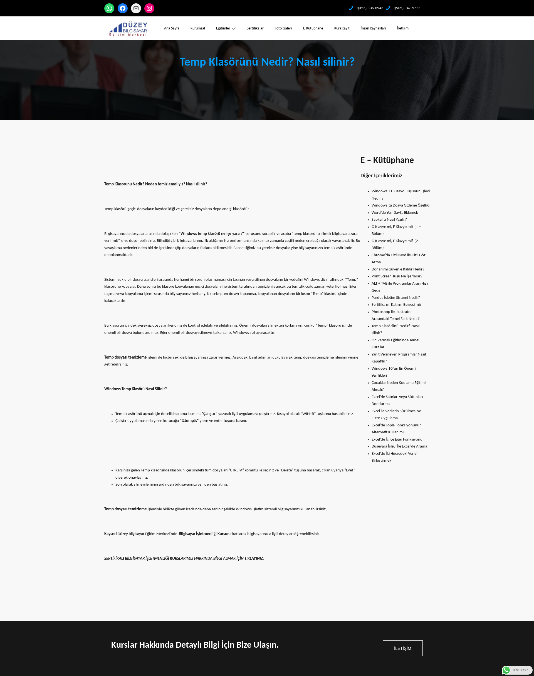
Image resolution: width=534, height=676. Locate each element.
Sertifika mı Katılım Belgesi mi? (397, 305)
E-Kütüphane (313, 28)
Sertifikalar (255, 28)
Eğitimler (223, 28)
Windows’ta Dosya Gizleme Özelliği (400, 205)
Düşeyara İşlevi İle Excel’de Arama (399, 446)
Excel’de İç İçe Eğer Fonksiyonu (397, 440)
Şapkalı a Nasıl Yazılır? (389, 220)
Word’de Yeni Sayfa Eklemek (395, 213)
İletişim (403, 28)
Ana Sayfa (171, 28)
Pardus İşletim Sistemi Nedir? (396, 298)
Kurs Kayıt (342, 28)
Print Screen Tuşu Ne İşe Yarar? (397, 276)
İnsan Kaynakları (373, 28)
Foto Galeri (283, 28)
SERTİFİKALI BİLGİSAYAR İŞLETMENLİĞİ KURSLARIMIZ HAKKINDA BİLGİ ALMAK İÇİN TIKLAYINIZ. (184, 559)
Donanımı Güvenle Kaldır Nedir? (398, 269)
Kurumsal (198, 28)
